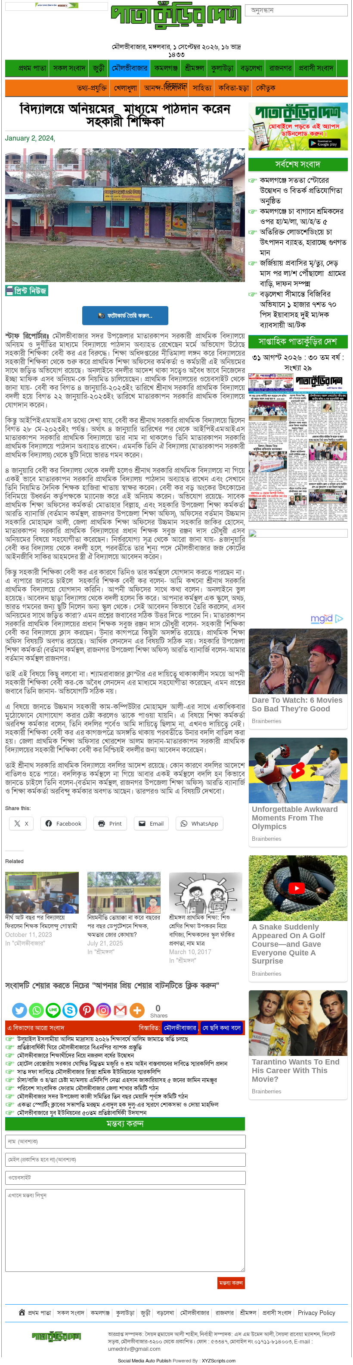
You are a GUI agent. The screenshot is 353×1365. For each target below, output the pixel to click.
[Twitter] (19, 1005)
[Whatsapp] (36, 1005)
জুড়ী (99, 68)
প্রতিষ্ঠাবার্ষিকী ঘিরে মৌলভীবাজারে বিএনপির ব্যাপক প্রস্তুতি (79, 1047)
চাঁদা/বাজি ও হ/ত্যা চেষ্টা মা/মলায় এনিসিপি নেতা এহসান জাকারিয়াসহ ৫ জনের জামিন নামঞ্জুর (117, 1080)
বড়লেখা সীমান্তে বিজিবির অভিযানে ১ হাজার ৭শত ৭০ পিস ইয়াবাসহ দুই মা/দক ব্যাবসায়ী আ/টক (298, 309)
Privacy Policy (316, 1313)
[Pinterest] (86, 1005)
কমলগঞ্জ (166, 68)
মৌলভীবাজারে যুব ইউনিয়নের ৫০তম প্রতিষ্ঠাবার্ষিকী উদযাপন (81, 1113)
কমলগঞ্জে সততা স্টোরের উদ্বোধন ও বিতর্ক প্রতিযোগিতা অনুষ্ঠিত (301, 190)
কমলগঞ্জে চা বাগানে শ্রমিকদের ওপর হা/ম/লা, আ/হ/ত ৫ (302, 217)
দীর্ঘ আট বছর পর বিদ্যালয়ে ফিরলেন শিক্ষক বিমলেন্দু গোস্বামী (41, 922)
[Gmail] (120, 1005)
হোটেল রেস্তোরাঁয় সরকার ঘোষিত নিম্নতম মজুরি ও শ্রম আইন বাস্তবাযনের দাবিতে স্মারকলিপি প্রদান (122, 1064)
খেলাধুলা (125, 88)
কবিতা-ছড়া (234, 88)
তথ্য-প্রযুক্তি (92, 88)
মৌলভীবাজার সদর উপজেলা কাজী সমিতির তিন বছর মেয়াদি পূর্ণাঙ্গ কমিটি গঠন (102, 1097)
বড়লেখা (251, 68)
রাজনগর (280, 68)
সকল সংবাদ (69, 68)
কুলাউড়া (222, 68)
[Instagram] (103, 1005)
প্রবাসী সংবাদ (316, 68)
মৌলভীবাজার (129, 68)
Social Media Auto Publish (144, 1361)
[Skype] (69, 1005)
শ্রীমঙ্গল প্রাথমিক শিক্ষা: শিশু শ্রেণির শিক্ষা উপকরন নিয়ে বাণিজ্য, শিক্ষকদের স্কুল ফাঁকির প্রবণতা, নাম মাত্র (202, 931)
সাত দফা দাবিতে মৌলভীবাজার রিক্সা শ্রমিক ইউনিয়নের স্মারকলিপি (89, 1072)
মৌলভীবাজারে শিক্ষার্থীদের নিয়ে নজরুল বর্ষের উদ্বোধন (75, 1056)
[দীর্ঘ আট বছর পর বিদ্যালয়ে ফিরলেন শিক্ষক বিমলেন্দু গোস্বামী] (41, 893)
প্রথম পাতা (32, 68)
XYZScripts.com (218, 1361)
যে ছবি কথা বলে (222, 1028)
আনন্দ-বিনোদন (165, 88)
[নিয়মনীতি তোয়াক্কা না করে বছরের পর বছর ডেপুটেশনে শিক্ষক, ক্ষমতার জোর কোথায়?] (124, 893)
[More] (137, 1005)
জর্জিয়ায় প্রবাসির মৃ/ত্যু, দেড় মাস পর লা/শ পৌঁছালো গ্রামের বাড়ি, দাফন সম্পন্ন (303, 273)
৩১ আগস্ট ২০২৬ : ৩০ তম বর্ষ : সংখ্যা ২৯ (298, 363)
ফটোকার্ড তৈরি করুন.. (130, 315)
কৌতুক (266, 88)
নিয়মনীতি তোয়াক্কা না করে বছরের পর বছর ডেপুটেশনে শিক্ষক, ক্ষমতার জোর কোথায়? (123, 926)
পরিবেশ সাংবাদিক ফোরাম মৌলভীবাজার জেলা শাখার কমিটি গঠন (87, 1088)
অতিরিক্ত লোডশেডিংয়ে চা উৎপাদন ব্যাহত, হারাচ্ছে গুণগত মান (303, 242)
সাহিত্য (202, 88)
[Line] (53, 1005)
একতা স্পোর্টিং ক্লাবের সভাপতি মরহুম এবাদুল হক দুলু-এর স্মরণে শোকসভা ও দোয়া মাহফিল (117, 1105)
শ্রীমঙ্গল (194, 68)
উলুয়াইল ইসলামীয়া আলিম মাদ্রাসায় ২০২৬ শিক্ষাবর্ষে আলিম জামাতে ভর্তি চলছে (102, 1039)
